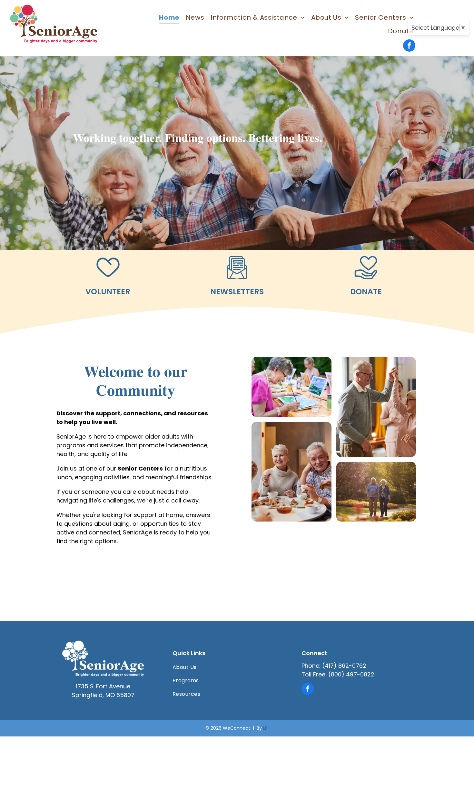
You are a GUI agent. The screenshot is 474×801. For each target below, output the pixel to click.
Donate (366, 291)
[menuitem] (169, 17)
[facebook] (409, 46)
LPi (266, 728)
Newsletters (237, 291)
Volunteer (107, 291)
